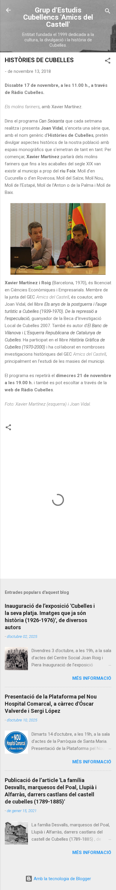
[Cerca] (107, 12)
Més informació (91, 678)
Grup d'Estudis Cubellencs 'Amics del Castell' (58, 17)
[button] (107, 61)
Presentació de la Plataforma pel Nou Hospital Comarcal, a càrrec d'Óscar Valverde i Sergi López (51, 703)
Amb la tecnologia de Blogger (61, 878)
